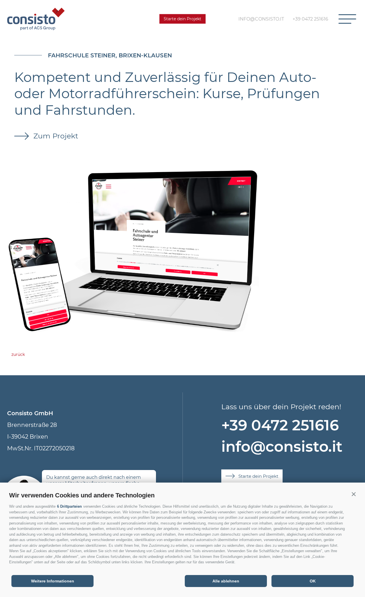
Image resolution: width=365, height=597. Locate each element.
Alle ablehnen (225, 581)
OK (313, 581)
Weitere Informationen (52, 581)
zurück (18, 354)
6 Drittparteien (69, 506)
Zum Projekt (54, 136)
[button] (353, 494)
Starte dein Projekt (182, 18)
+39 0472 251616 (280, 425)
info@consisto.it (281, 446)
